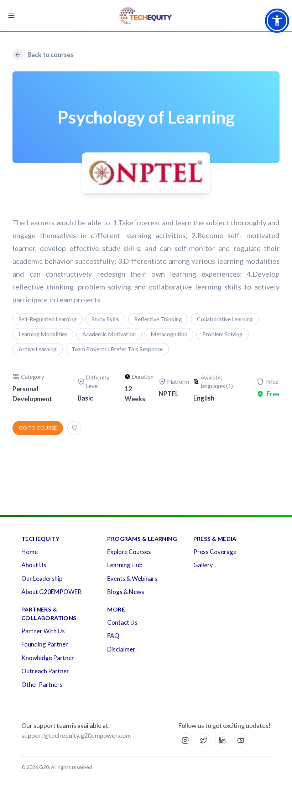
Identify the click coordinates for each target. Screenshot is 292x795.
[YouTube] (241, 740)
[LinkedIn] (222, 740)
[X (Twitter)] (204, 740)
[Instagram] (185, 740)
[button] (277, 20)
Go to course (38, 428)
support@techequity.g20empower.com (76, 735)
